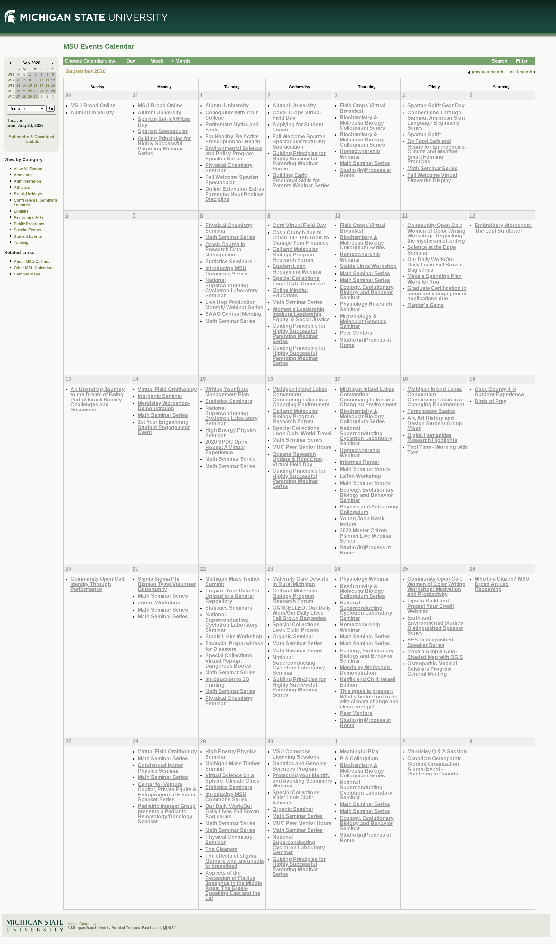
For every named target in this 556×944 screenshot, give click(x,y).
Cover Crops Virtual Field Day (297, 115)
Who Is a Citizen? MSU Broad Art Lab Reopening (502, 584)
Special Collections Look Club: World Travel (302, 430)
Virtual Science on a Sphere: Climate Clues (232, 778)
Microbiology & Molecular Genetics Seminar (363, 321)
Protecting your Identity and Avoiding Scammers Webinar (302, 780)
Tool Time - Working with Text (437, 449)
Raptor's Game (425, 305)
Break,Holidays (28, 194)
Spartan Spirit (424, 134)
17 (41, 85)
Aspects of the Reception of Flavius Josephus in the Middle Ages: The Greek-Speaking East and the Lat (233, 885)
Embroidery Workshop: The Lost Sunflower (503, 228)
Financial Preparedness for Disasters (234, 646)
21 (24, 91)
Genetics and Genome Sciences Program (300, 766)
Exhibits (21, 211)
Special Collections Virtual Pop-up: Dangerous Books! (228, 660)
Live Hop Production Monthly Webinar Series (234, 304)
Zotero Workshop (159, 602)
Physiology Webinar (364, 579)
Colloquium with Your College (231, 115)
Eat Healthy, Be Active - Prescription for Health (233, 139)
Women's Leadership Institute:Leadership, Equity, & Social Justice (301, 314)
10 (41, 80)
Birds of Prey (490, 401)
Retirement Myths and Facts (232, 127)
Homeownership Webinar (360, 153)
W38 (11, 85)
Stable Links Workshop (368, 266)
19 (53, 85)
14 (24, 85)
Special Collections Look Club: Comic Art (299, 280)
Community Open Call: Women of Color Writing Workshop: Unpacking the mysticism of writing (436, 233)
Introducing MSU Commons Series (226, 270)
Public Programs (29, 224)
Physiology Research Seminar (366, 306)
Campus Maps (27, 274)
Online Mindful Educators (290, 292)
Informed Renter (359, 462)
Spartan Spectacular (163, 131)
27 (18, 96)
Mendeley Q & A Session (437, 751)
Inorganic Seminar (160, 396)
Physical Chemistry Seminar (229, 167)
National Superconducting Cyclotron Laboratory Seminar (231, 287)
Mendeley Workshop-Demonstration (164, 405)
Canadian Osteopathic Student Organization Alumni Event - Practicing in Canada (434, 766)
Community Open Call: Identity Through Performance (97, 584)
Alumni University (92, 112)
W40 (11, 96)
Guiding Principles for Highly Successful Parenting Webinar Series (164, 146)
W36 (11, 74)
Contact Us (88, 924)
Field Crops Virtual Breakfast (362, 108)
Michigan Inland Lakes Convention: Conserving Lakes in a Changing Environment (301, 397)
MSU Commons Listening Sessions (296, 754)
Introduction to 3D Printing (227, 682)
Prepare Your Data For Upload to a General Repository (232, 596)
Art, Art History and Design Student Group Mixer (434, 423)
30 (18, 74)
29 (30, 96)
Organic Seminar (293, 636)
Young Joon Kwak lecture (362, 521)
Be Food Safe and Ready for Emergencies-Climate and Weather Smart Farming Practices (436, 151)
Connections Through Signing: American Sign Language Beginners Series (436, 120)
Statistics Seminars (228, 261)
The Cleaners (221, 849)
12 (53, 80)
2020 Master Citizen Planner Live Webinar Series (366, 535)
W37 (11, 80)
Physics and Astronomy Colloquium (369, 509)
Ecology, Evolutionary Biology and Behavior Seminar (367, 292)
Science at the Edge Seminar (431, 249)
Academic (23, 175)
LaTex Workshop (360, 476)
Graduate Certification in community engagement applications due (437, 293)
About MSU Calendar (33, 261)
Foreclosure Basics (431, 411)
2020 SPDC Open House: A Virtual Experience (226, 447)
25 (47, 91)
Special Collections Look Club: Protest (296, 627)
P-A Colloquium (359, 758)
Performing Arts (28, 217)
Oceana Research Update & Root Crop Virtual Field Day (297, 459)
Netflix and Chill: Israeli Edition (367, 682)
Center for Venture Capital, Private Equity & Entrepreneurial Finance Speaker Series (167, 792)
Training (21, 242)
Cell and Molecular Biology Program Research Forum (295, 254)
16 (36, 85)
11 (47, 80)
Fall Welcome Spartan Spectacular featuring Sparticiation (299, 141)
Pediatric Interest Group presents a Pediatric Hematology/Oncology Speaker (167, 813)
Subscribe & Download (31, 136)
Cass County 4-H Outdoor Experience (499, 392)
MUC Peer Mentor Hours (302, 447)
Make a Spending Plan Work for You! (434, 278)
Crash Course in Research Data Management (225, 249)
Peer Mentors (356, 333)
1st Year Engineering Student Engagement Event (164, 427)
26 (53, 91)
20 (18, 91)
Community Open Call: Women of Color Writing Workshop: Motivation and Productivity (436, 586)
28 (24, 96)
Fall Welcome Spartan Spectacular (231, 179)
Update (32, 141)
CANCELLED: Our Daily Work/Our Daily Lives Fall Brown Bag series (302, 613)
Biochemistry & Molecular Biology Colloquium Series (362, 122)
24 (41, 91)
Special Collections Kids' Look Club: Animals (296, 797)
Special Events (27, 230)
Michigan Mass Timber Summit (232, 581)
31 (24, 74)
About (72, 924)
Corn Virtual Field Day (299, 225)
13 (18, 85)
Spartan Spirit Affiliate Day (164, 122)
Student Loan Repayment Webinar (297, 269)
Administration (27, 181)
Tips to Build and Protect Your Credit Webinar (430, 606)
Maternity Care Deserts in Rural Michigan (300, 581)
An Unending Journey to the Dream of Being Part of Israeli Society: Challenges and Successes (97, 399)
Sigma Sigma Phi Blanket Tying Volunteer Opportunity (167, 584)
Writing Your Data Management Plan (227, 392)
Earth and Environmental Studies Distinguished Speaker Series (435, 625)
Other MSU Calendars (34, 268)
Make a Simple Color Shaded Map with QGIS (435, 654)
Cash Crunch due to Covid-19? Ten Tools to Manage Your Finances (301, 237)
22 (30, 91)
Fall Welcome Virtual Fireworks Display (432, 177)
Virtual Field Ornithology (167, 389)
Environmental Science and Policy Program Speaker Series (233, 153)
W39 (11, 91)
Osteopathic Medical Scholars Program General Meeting (432, 668)
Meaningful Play (359, 751)
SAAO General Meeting (233, 314)
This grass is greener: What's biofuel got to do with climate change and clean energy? (369, 698)
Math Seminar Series (365, 163)
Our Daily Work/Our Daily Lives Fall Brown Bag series (434, 264)
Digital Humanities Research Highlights (432, 437)
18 (47, 85)
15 (30, 85)
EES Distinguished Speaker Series (430, 642)
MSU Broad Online (93, 105)
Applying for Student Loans (298, 127)
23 (36, 91)
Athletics (22, 187)
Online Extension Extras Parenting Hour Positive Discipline (234, 194)
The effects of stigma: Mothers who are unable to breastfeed (234, 861)
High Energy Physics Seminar (231, 432)
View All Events (28, 169)
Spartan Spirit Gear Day (436, 105)
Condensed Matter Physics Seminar (160, 768)
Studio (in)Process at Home (365, 172)
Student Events (28, 236)
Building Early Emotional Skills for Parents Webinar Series (301, 180)
